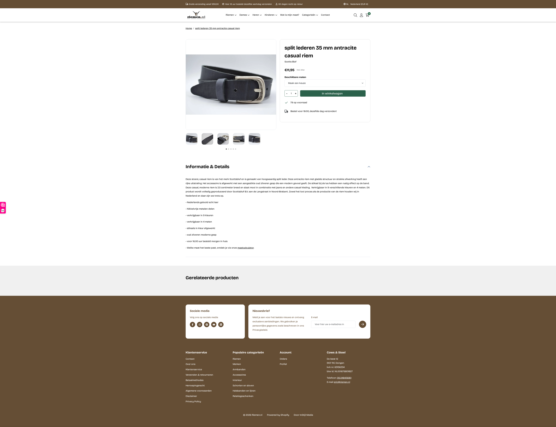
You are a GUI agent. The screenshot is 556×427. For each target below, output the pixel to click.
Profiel (283, 364)
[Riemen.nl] (196, 15)
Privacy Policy (193, 401)
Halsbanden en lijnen (244, 390)
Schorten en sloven (243, 385)
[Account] (361, 15)
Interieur (237, 380)
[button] (356, 15)
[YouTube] (213, 324)
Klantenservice (194, 369)
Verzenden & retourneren (199, 374)
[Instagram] (199, 324)
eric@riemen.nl (342, 382)
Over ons (190, 364)
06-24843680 (344, 377)
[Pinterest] (206, 324)
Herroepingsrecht (195, 385)
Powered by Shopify (278, 415)
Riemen (237, 358)
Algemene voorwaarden (199, 390)
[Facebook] (192, 324)
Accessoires (239, 374)
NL (357, 4)
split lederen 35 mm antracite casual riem (217, 28)
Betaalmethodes (194, 380)
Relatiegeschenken (243, 396)
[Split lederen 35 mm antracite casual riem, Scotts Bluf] (231, 84)
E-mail (314, 317)
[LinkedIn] (221, 324)
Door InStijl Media (303, 415)
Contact (190, 358)
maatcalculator (245, 247)
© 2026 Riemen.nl (252, 415)
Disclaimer (191, 396)
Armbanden (239, 369)
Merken (237, 364)
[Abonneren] (362, 324)
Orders (283, 358)
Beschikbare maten (295, 77)
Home (189, 28)
